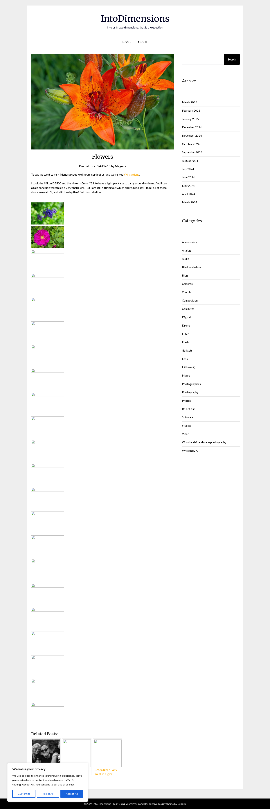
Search (232, 59)
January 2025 (190, 119)
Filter (185, 334)
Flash (185, 342)
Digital (186, 317)
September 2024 (192, 152)
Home (126, 42)
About (143, 42)
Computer (188, 308)
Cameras (187, 283)
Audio (185, 258)
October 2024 (190, 144)
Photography (190, 392)
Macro (186, 375)
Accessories (189, 242)
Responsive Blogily (155, 803)
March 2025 (189, 102)
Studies (186, 425)
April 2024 (188, 194)
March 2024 (189, 202)
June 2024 (188, 177)
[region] (47, 782)
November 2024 (192, 135)
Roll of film (188, 409)
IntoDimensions (135, 18)
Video (185, 434)
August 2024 (190, 160)
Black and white (191, 267)
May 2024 (188, 185)
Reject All (47, 793)
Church (186, 292)
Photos (186, 400)
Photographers (191, 384)
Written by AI (190, 450)
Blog (185, 275)
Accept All (72, 793)
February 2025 (191, 110)
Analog (186, 250)
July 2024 (188, 169)
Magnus (120, 166)
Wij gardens (131, 174)
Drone (186, 325)
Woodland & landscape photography (204, 442)
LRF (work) (188, 367)
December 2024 (192, 127)
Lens (185, 359)
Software (187, 417)
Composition (190, 300)
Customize (24, 793)
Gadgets (187, 350)
